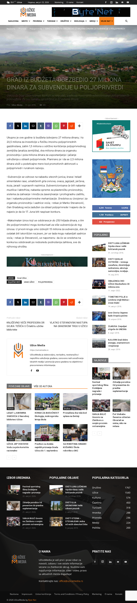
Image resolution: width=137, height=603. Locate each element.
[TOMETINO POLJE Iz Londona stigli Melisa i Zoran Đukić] (99, 300)
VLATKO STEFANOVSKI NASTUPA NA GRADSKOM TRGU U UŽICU (69, 324)
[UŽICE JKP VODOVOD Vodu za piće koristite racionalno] (19, 432)
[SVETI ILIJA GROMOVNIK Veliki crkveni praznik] (56, 505)
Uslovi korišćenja (43, 594)
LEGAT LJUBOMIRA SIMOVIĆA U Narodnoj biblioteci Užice (18, 416)
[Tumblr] (40, 126)
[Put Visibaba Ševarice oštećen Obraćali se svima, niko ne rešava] (121, 405)
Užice (33, 73)
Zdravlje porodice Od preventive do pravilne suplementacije (33, 505)
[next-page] (14, 457)
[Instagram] (111, 2)
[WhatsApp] (56, 126)
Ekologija (79, 21)
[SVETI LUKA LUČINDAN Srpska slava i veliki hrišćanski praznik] (99, 246)
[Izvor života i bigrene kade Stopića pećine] (99, 316)
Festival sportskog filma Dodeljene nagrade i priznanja (100, 388)
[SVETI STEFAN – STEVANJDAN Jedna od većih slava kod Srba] (56, 521)
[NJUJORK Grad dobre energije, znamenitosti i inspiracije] (99, 343)
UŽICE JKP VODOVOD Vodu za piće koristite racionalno (18, 447)
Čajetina (96, 378)
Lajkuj (124, 207)
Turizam (51, 21)
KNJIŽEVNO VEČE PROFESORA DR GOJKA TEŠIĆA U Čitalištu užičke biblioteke (25, 326)
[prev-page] (9, 457)
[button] (126, 21)
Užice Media (17, 105)
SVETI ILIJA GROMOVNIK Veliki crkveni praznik (74, 505)
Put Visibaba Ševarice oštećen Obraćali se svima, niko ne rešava (121, 420)
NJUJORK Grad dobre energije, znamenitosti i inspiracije (119, 343)
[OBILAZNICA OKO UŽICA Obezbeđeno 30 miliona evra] (99, 284)
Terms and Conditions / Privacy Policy (71, 594)
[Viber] (48, 126)
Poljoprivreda (36, 28)
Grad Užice (22, 278)
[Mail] (122, 2)
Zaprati (124, 214)
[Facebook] (105, 2)
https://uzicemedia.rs (39, 350)
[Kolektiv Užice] (47, 262)
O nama (69, 2)
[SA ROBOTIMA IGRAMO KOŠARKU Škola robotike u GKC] (75, 432)
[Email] (33, 126)
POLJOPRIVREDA (45, 282)
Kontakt (80, 2)
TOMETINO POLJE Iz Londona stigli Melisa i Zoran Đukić (118, 300)
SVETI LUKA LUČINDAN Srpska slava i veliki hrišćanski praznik (118, 246)
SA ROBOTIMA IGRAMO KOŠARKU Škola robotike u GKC (74, 447)
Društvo (64, 21)
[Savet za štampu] (111, 136)
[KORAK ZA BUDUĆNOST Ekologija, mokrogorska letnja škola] (47, 401)
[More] (79, 126)
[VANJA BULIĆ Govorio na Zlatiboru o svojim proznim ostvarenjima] (101, 405)
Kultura (11, 408)
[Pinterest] (63, 126)
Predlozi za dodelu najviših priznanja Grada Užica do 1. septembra (46, 447)
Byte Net (32, 599)
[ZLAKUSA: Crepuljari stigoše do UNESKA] (99, 329)
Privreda (37, 21)
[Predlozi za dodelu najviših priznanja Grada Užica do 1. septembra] (47, 432)
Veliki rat (105, 21)
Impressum (27, 594)
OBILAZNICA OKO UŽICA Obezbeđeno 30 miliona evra (118, 284)
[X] (17, 126)
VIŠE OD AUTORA (43, 386)
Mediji (93, 21)
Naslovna (13, 21)
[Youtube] (127, 2)
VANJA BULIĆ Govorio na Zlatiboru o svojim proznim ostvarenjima (99, 420)
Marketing (59, 2)
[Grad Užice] (111, 178)
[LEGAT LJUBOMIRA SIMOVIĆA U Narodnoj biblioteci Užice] (19, 401)
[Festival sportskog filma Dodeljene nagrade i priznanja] (101, 373)
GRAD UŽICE (29, 282)
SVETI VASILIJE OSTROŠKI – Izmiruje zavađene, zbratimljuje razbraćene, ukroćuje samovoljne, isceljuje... (119, 265)
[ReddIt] (71, 126)
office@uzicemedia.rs (71, 581)
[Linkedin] (116, 2)
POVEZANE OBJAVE (19, 386)
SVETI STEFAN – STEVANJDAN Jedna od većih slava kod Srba (76, 521)
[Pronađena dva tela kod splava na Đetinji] (75, 401)
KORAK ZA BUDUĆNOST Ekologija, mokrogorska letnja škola (47, 416)
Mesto (25, 21)
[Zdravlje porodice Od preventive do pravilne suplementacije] (121, 373)
